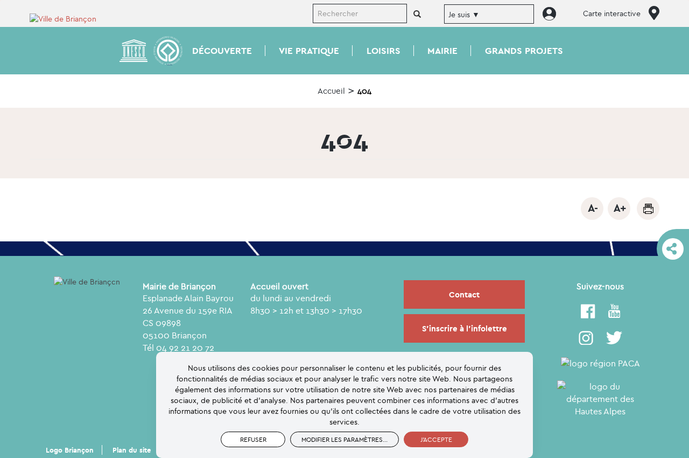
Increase (619, 208)
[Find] (417, 14)
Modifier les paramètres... (344, 439)
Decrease (592, 208)
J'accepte (436, 439)
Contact (464, 294)
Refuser (253, 439)
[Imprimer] (648, 208)
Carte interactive (612, 13)
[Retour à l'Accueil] (70, 18)
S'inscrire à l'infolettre (464, 328)
